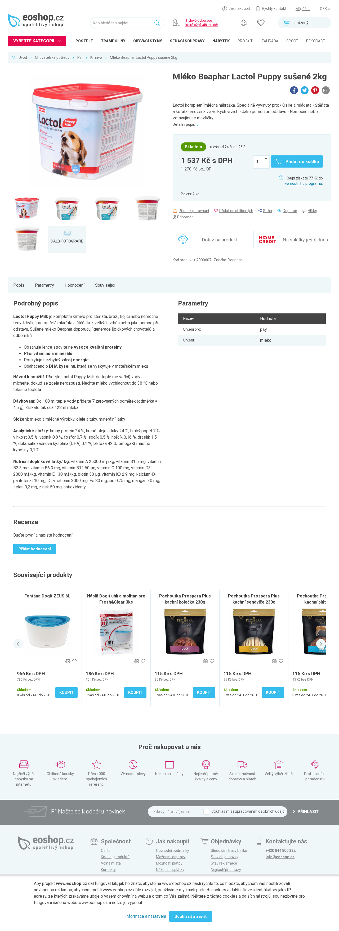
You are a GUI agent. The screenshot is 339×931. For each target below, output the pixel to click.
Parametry (44, 285)
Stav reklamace (224, 863)
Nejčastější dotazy (226, 869)
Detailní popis (184, 124)
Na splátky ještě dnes (305, 239)
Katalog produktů (115, 857)
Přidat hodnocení (35, 549)
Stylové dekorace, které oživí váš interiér (201, 23)
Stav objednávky (224, 857)
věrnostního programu (303, 183)
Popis (18, 285)
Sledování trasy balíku (229, 850)
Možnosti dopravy (171, 857)
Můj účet (303, 9)
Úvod (23, 57)
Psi (79, 57)
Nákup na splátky (170, 869)
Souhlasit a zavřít (191, 916)
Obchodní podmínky (172, 850)
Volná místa (111, 863)
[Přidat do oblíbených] (74, 661)
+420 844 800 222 (281, 850)
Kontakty (108, 869)
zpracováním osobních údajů (259, 811)
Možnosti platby (169, 863)
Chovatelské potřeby (52, 57)
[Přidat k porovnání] (67, 661)
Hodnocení (74, 285)
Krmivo (96, 57)
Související (105, 285)
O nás (105, 850)
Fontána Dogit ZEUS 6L (47, 596)
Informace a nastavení (145, 916)
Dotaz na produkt (220, 239)
